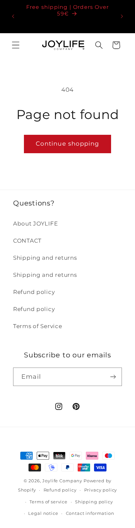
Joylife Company (62, 480)
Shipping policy (94, 501)
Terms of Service (37, 326)
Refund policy (34, 292)
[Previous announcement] (13, 16)
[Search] (98, 45)
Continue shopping (67, 143)
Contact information (90, 513)
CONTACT (27, 240)
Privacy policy (100, 489)
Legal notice (43, 513)
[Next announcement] (122, 16)
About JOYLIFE (35, 223)
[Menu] (16, 45)
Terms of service (48, 501)
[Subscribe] (113, 377)
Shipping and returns (45, 257)
